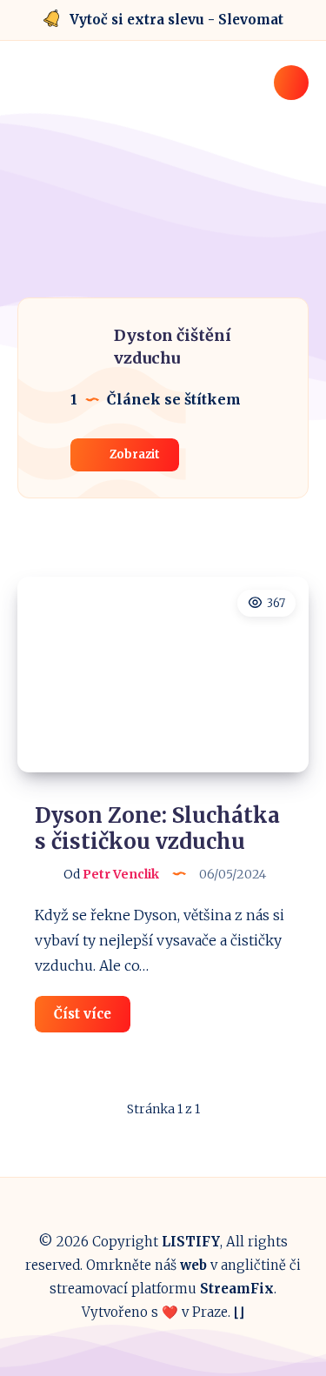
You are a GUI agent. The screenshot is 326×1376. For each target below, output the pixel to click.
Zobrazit (133, 454)
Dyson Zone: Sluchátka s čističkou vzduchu (157, 828)
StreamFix (237, 1288)
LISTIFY (191, 1241)
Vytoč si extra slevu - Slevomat (176, 19)
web (193, 1265)
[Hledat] (291, 82)
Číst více (92, 1018)
